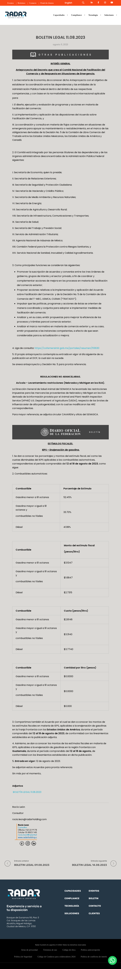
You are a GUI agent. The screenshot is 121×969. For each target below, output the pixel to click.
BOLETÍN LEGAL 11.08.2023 (26, 792)
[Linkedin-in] (91, 2)
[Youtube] (111, 2)
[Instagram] (105, 2)
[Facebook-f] (98, 2)
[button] (112, 960)
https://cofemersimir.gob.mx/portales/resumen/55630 (67, 348)
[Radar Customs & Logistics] (15, 15)
